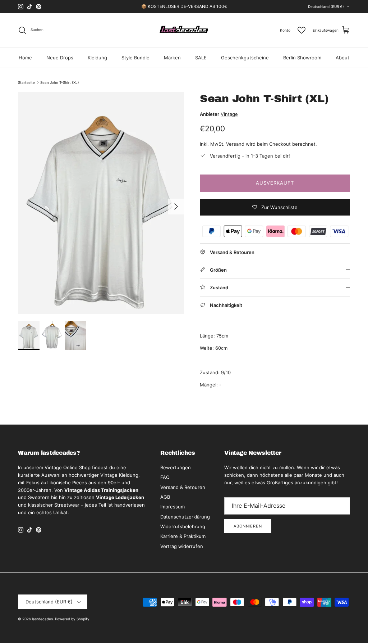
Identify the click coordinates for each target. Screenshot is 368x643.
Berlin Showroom (302, 57)
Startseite (26, 82)
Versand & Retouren (182, 487)
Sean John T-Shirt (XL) (59, 82)
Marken (172, 57)
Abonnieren (248, 526)
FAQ (165, 477)
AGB (165, 497)
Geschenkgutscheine (245, 57)
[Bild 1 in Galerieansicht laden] (101, 203)
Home (25, 57)
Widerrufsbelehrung (182, 526)
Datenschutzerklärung (185, 517)
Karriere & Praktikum (183, 536)
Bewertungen (175, 467)
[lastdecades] (184, 30)
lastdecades (42, 619)
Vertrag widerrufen (181, 546)
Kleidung (97, 57)
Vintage (229, 114)
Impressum (172, 507)
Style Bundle (135, 57)
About (342, 57)
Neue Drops (59, 57)
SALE (201, 57)
